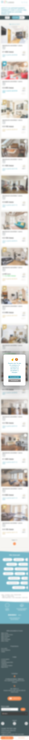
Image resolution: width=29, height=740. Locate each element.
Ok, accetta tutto (14, 377)
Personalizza (14, 380)
